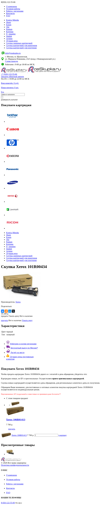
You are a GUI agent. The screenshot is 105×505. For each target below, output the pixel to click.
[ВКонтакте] (2, 311)
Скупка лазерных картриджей (19, 43)
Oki (7, 27)
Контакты (10, 13)
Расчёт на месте (17, 352)
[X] (13, 311)
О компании (11, 6)
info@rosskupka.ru (13, 53)
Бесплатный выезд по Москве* (24, 348)
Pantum (9, 29)
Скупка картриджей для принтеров (21, 45)
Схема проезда (11, 61)
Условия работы (13, 9)
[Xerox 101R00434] (10, 454)
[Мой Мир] (9, 311)
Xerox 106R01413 (19, 435)
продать (4, 320)
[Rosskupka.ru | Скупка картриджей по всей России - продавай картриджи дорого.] (14, 72)
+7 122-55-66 (9, 74)
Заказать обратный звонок (12, 76)
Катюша (9, 32)
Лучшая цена (12, 41)
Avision (9, 38)
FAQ (8, 16)
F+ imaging (10, 34)
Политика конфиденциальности (15, 465)
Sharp (8, 22)
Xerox (18, 302)
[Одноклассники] (6, 311)
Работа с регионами (14, 11)
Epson (8, 25)
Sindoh (9, 36)
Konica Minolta (12, 20)
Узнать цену (27, 320)
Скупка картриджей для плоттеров (21, 48)
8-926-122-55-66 (8, 503)
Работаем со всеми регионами (23, 344)
